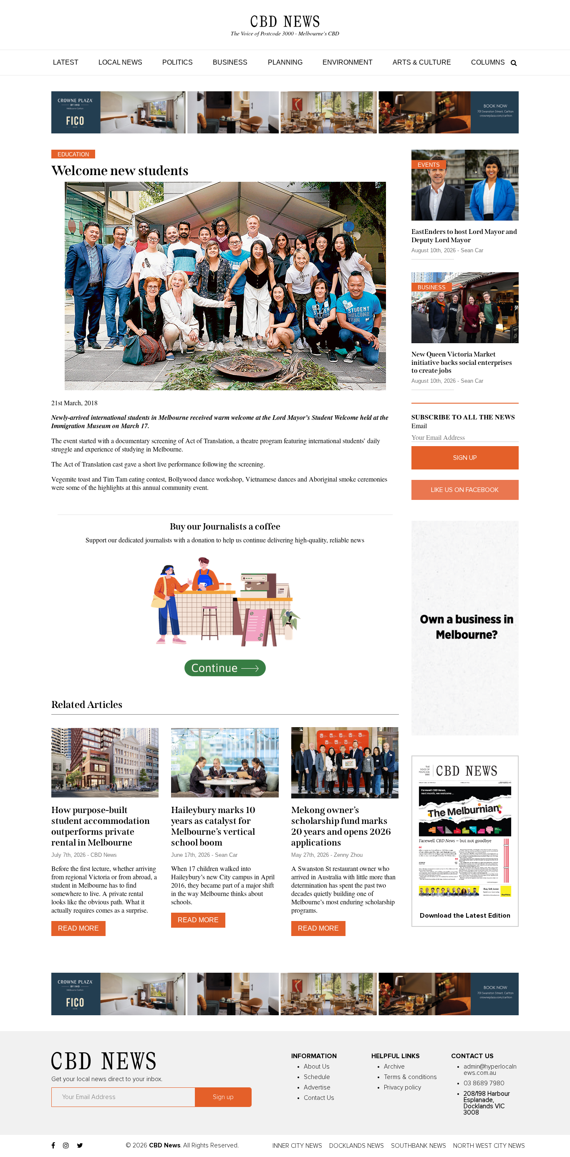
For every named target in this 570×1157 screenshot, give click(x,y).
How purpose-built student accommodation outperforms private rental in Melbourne (100, 826)
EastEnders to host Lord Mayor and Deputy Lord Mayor (464, 235)
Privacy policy (402, 1087)
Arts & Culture (422, 62)
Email (419, 426)
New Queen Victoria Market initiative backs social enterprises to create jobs (461, 362)
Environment (348, 62)
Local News (120, 62)
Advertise (317, 1087)
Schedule (317, 1077)
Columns (488, 62)
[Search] (512, 62)
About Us (317, 1067)
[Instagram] (66, 1146)
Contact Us (319, 1098)
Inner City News (297, 1146)
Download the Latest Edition (465, 915)
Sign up (465, 458)
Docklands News (356, 1146)
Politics (177, 62)
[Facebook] (53, 1146)
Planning (285, 62)
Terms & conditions (410, 1077)
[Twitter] (80, 1146)
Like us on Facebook (465, 490)
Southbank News (418, 1146)
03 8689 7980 (484, 1083)
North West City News (489, 1146)
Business (230, 62)
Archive (394, 1067)
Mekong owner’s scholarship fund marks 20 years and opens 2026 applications (341, 826)
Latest (65, 62)
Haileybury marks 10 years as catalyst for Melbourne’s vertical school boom (213, 826)
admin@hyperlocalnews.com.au (490, 1070)
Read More (78, 928)
